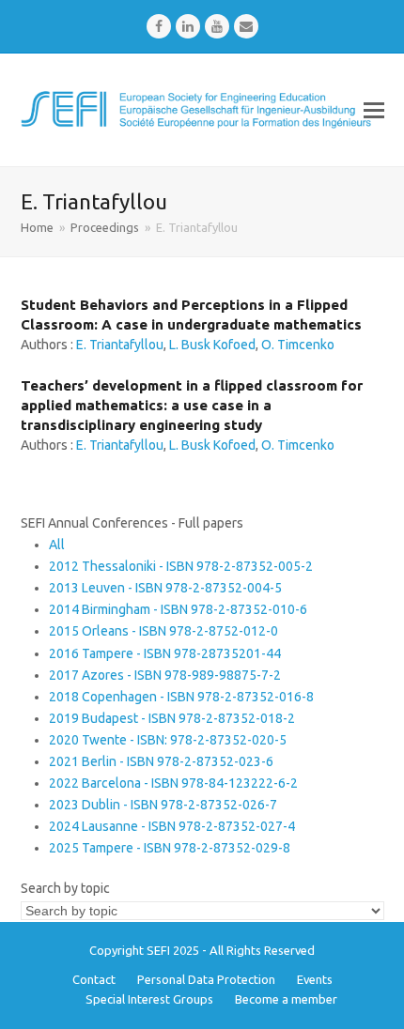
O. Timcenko (297, 344)
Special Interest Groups (149, 999)
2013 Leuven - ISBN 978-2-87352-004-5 (165, 587)
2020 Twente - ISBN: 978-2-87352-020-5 (168, 739)
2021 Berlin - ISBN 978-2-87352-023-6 (161, 761)
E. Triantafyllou (119, 344)
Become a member (286, 999)
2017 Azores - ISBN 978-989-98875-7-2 (165, 675)
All (57, 544)
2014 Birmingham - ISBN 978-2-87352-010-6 (178, 609)
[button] (374, 110)
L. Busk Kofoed (212, 344)
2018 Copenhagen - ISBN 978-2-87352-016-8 (181, 696)
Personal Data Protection (206, 979)
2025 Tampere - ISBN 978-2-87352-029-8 (169, 847)
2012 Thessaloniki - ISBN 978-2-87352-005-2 (181, 566)
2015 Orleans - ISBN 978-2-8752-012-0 (163, 630)
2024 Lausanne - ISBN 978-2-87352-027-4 (172, 826)
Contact (94, 979)
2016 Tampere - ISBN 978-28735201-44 (165, 653)
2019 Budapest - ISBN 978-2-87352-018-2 (172, 718)
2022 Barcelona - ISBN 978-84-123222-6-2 (173, 783)
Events (315, 979)
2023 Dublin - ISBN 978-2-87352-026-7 (163, 804)
